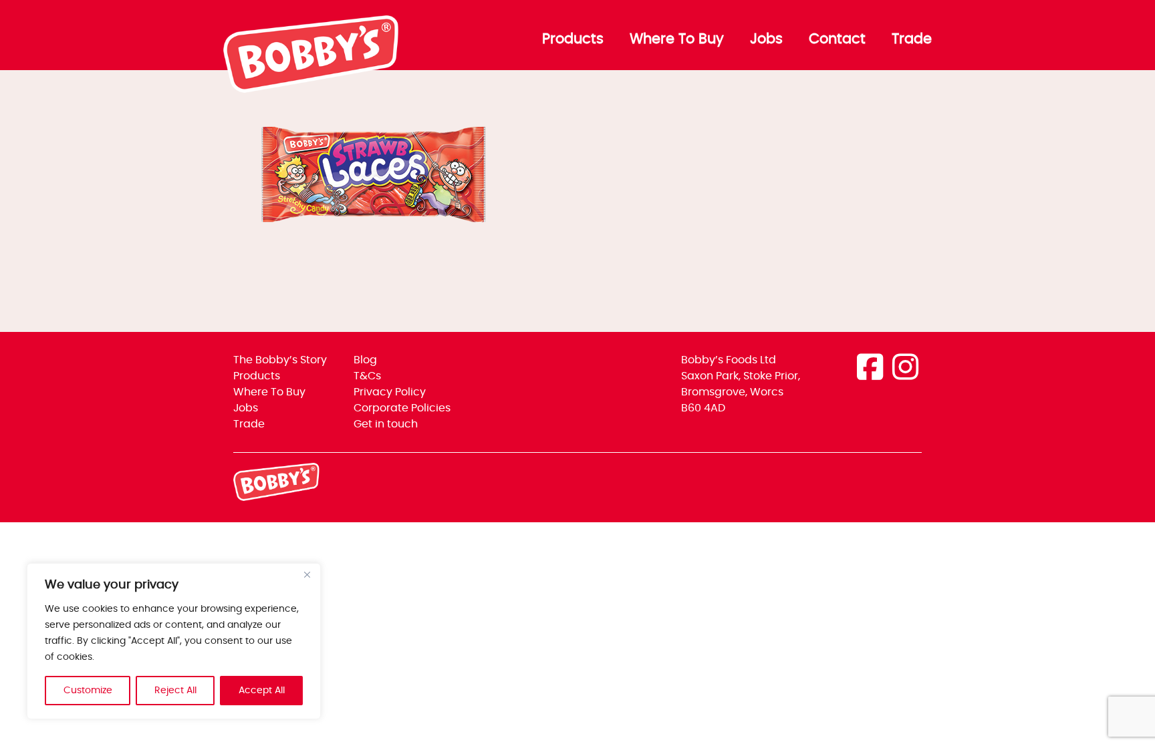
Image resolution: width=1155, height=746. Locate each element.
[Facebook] (870, 369)
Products (573, 39)
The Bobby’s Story (280, 360)
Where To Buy (677, 39)
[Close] (307, 574)
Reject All (175, 690)
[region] (174, 641)
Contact (837, 39)
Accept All (262, 690)
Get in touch (386, 424)
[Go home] (311, 89)
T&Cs (367, 376)
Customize (87, 690)
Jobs (766, 39)
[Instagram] (905, 369)
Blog (365, 360)
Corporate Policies (402, 408)
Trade (912, 39)
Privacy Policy (390, 392)
